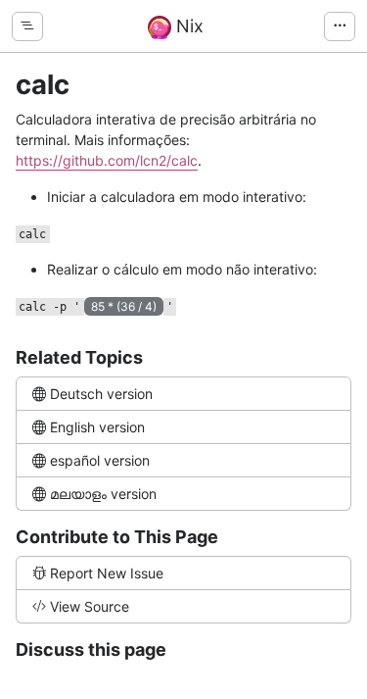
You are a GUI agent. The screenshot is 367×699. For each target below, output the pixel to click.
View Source (89, 606)
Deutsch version (101, 393)
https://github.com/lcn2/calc (107, 160)
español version (100, 460)
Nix (187, 26)
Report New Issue (106, 573)
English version (97, 427)
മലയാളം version (103, 493)
